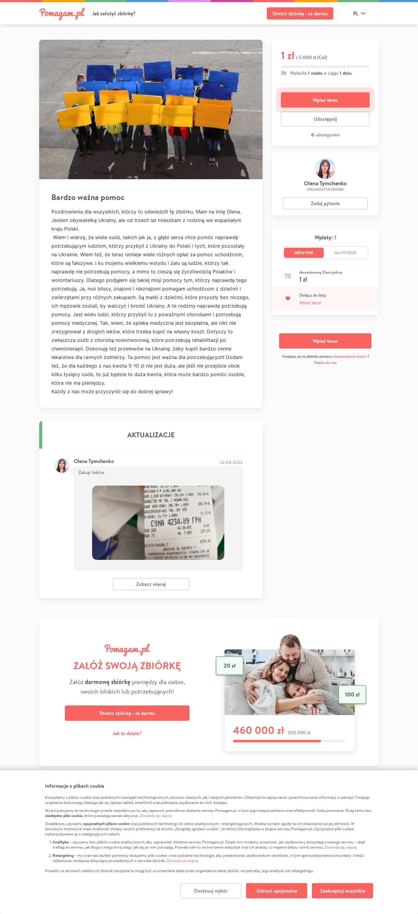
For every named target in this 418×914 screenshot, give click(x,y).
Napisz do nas (325, 362)
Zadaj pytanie (325, 203)
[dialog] (209, 842)
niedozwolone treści (349, 356)
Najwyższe (345, 252)
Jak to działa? (127, 733)
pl (355, 13)
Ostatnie (303, 252)
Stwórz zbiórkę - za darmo (300, 13)
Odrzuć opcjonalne (276, 890)
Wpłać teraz (325, 100)
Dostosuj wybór (211, 890)
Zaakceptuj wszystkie (342, 890)
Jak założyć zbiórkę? (114, 13)
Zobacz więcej (151, 584)
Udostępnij (325, 119)
